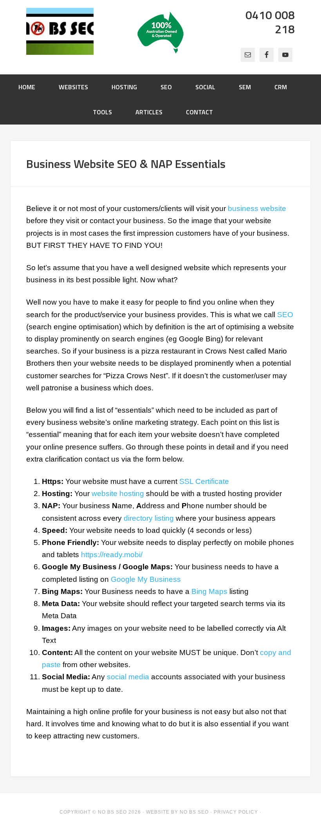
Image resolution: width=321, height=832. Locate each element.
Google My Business (146, 579)
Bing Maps (209, 591)
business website (257, 208)
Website (158, 812)
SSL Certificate (204, 481)
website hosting (118, 493)
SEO (285, 314)
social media (128, 677)
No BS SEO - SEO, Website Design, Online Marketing (60, 31)
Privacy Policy (236, 812)
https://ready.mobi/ (111, 554)
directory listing (149, 518)
